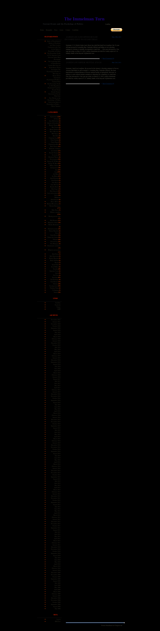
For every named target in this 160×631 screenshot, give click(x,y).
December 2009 (55, 572)
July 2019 (57, 347)
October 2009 (56, 577)
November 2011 (55, 523)
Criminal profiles (53, 144)
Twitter (58, 307)
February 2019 (56, 356)
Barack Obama (53, 125)
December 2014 (55, 445)
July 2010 (57, 557)
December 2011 (55, 521)
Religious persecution (54, 250)
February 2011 (56, 543)
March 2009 (56, 591)
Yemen (56, 292)
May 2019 (57, 349)
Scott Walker (54, 267)
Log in (58, 619)
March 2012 (56, 515)
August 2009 (56, 581)
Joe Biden (55, 176)
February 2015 (56, 441)
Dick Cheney (54, 146)
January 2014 (56, 468)
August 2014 (56, 453)
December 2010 (55, 547)
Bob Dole (55, 136)
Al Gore (56, 119)
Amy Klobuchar (53, 121)
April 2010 (57, 564)
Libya (56, 195)
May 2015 (57, 434)
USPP (58, 309)
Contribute (75, 30)
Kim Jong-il (55, 189)
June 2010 (57, 560)
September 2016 (55, 400)
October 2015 (56, 424)
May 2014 (57, 460)
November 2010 (55, 549)
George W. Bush (53, 163)
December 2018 (55, 360)
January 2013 (56, 494)
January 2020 (56, 341)
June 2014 (57, 458)
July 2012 (57, 507)
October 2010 (56, 551)
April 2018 (57, 371)
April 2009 (57, 589)
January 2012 (56, 519)
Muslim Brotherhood (54, 225)
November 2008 (55, 600)
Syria (56, 273)
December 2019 (55, 343)
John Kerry (55, 182)
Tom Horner (54, 281)
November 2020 (55, 324)
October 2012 (56, 500)
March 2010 (56, 566)
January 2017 (56, 392)
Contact (68, 30)
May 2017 (57, 385)
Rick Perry (55, 254)
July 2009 (57, 583)
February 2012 (56, 517)
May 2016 (57, 409)
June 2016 (57, 407)
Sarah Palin (55, 265)
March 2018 (56, 373)
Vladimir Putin (54, 288)
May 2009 (57, 587)
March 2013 (56, 489)
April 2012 (57, 513)
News (56, 233)
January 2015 (56, 443)
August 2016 (56, 402)
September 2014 (55, 451)
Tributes (55, 284)
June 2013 (57, 483)
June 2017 (57, 383)
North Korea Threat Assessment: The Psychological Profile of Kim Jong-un (53, 70)
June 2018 (57, 368)
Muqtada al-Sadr (53, 222)
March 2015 (56, 439)
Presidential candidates (54, 246)
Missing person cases (54, 216)
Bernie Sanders (54, 129)
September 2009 (55, 579)
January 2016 (56, 417)
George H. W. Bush (52, 161)
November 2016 (55, 396)
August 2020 (56, 330)
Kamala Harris (54, 187)
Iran (56, 170)
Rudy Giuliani (54, 260)
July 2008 (57, 609)
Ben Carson (55, 127)
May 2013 (57, 485)
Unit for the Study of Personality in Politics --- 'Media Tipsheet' (53, 104)
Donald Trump (53, 153)
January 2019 (56, 358)
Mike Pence (55, 210)
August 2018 (56, 364)
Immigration (54, 167)
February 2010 (56, 568)
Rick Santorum (54, 256)
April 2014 (57, 462)
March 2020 (56, 337)
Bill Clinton (55, 133)
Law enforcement (53, 193)
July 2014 (57, 455)
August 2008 (56, 606)
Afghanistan (53, 117)
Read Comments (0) (108, 58)
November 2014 (55, 447)
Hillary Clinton (54, 165)
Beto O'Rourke (54, 131)
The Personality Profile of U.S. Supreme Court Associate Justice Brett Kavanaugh (53, 56)
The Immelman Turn (84, 18)
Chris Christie (54, 140)
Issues (61, 30)
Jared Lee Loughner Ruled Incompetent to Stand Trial (81, 38)
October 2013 (56, 475)
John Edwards (54, 178)
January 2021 (56, 322)
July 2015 (57, 430)
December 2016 (55, 394)
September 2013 (55, 477)
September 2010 (55, 553)
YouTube (57, 303)
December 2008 (55, 598)
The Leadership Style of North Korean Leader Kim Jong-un (54, 63)
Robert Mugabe (53, 258)
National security (53, 229)
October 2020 (56, 326)
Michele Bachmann (54, 206)
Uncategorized (53, 286)
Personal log (54, 241)
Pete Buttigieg (54, 243)
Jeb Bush (55, 174)
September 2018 (55, 362)
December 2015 (55, 419)
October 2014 (56, 449)
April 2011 (57, 538)
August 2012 (56, 504)
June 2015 (57, 432)
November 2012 (55, 498)
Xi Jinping (55, 290)
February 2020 (56, 339)
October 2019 (56, 345)
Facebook (57, 305)
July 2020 (57, 332)
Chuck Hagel (54, 142)
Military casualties (55, 212)
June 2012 (57, 509)
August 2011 (56, 530)
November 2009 (55, 575)
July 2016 (57, 405)
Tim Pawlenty (54, 279)
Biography (49, 30)
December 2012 (55, 496)
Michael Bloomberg (52, 204)
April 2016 (57, 411)
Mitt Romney (54, 220)
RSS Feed (57, 621)
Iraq (55, 172)
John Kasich (54, 180)
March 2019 (56, 353)
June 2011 (57, 534)
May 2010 (57, 562)
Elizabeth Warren (53, 157)
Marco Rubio (54, 201)
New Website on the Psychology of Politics (54, 99)
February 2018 (56, 375)
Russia (56, 262)
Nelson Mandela (53, 231)
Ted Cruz (55, 275)
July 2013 (57, 481)
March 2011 (56, 541)
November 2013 (55, 473)
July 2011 (57, 532)
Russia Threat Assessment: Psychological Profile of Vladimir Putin (53, 78)
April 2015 (57, 436)
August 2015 (56, 428)
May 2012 (57, 511)
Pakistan (55, 239)
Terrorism (55, 277)
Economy (55, 155)
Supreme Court (54, 271)
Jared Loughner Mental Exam (83, 62)
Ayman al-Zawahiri (52, 123)
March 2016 (56, 413)
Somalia (55, 269)
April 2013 (57, 487)
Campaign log (53, 138)
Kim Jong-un (54, 191)
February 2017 (56, 390)
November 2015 (55, 421)
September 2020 (55, 328)
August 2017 (56, 379)
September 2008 (55, 604)
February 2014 (56, 466)
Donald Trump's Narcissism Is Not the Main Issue (54, 94)
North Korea (54, 235)
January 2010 (56, 570)
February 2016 (56, 415)
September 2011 (55, 528)
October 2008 (56, 602)
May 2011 (57, 536)
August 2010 (56, 555)
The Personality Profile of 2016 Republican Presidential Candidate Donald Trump (53, 87)
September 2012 (55, 502)
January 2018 (56, 377)
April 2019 (57, 351)
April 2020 (57, 334)
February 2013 (56, 492)
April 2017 (57, 387)
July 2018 (57, 366)
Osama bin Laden (53, 237)
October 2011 (56, 526)
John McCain (54, 185)
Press (56, 30)
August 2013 (56, 479)
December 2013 (55, 470)
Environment (54, 159)
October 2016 (56, 398)
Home (42, 30)
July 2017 (57, 381)
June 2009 (57, 585)
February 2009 (56, 594)
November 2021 (55, 319)
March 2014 (56, 464)
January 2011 (56, 545)
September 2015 (55, 426)
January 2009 (56, 596)
